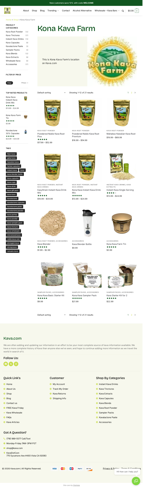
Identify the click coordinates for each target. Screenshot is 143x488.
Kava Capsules (12, 42)
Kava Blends (11, 53)
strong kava (12, 247)
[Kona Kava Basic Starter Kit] (52, 274)
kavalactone (12, 198)
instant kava (12, 170)
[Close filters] (29, 25)
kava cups (11, 182)
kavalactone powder (15, 211)
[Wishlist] (64, 102)
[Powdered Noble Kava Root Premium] (87, 113)
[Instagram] (16, 364)
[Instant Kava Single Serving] (122, 167)
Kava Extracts (12, 57)
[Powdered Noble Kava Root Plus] (52, 113)
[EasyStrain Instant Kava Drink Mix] (52, 167)
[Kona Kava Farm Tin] (122, 223)
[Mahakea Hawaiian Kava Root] (122, 113)
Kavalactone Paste (14, 46)
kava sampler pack (14, 223)
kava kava (11, 194)
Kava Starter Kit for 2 (117, 295)
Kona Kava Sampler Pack (84, 295)
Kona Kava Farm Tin (116, 244)
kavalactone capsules (15, 202)
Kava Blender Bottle (82, 244)
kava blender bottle (14, 174)
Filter (9, 83)
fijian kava (11, 154)
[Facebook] (5, 364)
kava (22, 170)
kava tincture (12, 227)
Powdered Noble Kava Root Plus (51, 135)
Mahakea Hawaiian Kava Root (121, 133)
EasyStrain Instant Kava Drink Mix (51, 191)
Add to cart (87, 254)
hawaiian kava (13, 162)
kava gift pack (12, 190)
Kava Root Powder (46, 131)
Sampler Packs (44, 292)
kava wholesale (13, 231)
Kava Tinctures (13, 35)
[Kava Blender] (52, 223)
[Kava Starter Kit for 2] (122, 274)
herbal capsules (13, 166)
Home (8, 20)
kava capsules (13, 178)
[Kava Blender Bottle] (87, 223)
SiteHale (76, 485)
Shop (15, 20)
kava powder (12, 219)
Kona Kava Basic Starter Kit (50, 295)
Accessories (62, 241)
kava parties (12, 215)
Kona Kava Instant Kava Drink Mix (86, 191)
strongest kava (13, 243)
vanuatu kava (12, 251)
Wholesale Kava (13, 61)
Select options (52, 149)
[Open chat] (136, 481)
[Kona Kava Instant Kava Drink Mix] (87, 167)
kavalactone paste (14, 207)
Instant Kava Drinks (116, 185)
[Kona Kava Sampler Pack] (87, 274)
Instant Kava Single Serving (120, 190)
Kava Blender (44, 244)
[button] (133, 11)
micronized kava (14, 235)
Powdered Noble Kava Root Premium (85, 135)
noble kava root (13, 239)
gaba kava (11, 158)
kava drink (11, 186)
